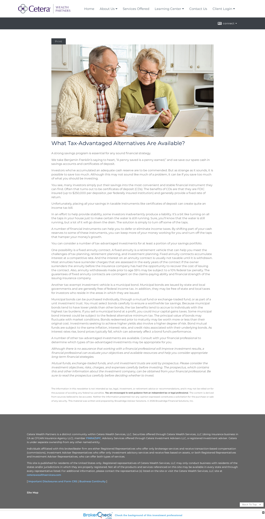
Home (89, 9)
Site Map (32, 492)
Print (58, 41)
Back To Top (250, 504)
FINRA (90, 438)
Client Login (222, 9)
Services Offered (136, 9)
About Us (107, 9)
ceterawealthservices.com (44, 475)
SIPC (98, 438)
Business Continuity (92, 481)
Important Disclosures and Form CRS (52, 481)
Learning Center (168, 9)
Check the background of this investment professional (148, 515)
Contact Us (198, 9)
